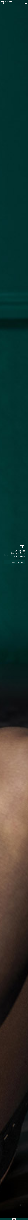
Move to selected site (14, 562)
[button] (25, 3)
